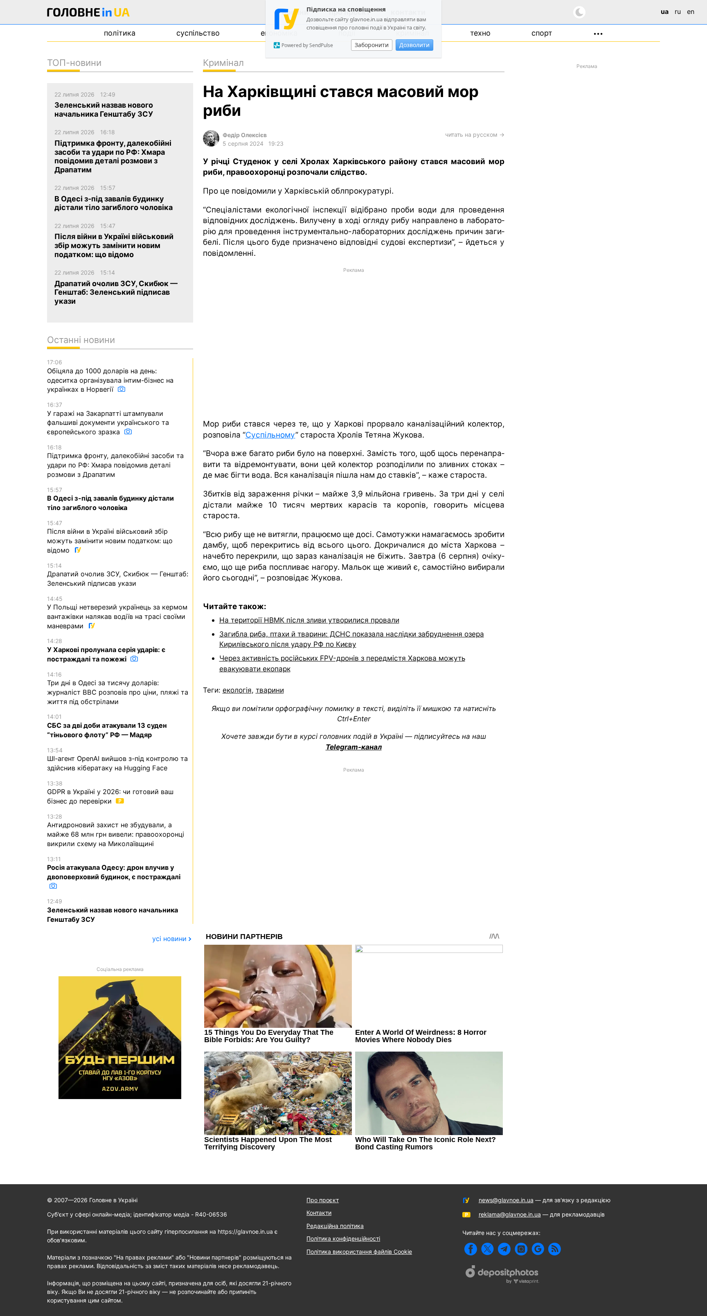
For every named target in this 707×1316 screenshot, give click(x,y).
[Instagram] (521, 1249)
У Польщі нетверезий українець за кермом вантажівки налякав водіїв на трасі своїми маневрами (117, 612)
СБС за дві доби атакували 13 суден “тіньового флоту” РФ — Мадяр (107, 725)
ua (665, 11)
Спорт (541, 33)
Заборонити (372, 45)
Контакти (318, 1212)
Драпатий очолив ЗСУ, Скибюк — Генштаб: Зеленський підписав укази (117, 574)
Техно (480, 33)
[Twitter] (487, 1249)
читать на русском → (474, 134)
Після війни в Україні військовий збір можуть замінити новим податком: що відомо (110, 536)
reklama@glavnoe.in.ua (510, 1214)
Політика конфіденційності (343, 1238)
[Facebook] (470, 1249)
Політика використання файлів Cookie (359, 1251)
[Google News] (537, 1249)
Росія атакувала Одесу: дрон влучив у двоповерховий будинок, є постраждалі (113, 868)
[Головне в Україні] (88, 13)
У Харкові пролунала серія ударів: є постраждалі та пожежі (106, 650)
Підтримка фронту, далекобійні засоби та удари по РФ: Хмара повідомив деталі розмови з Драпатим (115, 461)
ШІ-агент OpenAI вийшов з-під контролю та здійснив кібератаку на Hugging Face (117, 759)
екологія (237, 690)
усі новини (169, 939)
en (690, 11)
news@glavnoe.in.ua (506, 1199)
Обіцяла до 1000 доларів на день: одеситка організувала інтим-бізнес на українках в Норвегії (110, 376)
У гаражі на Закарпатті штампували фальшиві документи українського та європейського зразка (108, 418)
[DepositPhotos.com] (502, 1275)
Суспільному (270, 435)
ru (678, 11)
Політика (119, 33)
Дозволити (414, 45)
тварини (270, 690)
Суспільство (198, 33)
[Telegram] (504, 1249)
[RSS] (554, 1249)
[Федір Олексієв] (211, 144)
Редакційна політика (335, 1225)
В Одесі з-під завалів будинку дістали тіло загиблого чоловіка (110, 499)
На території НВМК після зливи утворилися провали (309, 620)
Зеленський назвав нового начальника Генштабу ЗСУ (112, 910)
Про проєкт (322, 1199)
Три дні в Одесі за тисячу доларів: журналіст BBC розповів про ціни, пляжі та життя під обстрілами (117, 688)
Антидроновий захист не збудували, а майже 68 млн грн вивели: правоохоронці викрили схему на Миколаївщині (115, 830)
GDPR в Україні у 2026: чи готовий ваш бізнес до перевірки (110, 792)
